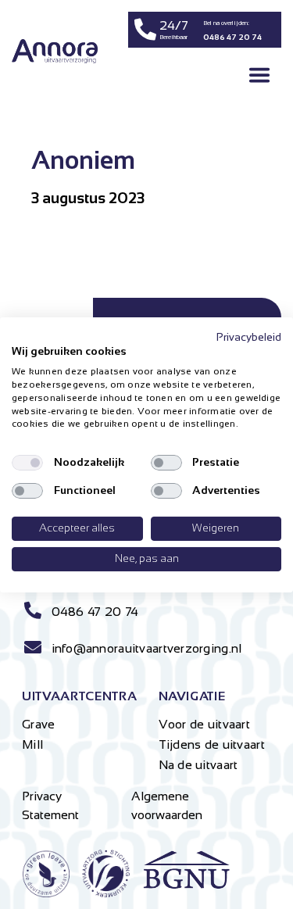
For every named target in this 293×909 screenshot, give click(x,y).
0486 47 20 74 (95, 611)
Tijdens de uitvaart (212, 744)
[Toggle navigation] (259, 75)
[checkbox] (27, 463)
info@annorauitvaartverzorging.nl (147, 648)
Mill (32, 744)
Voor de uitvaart (204, 724)
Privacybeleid (248, 336)
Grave (38, 724)
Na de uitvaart (198, 764)
